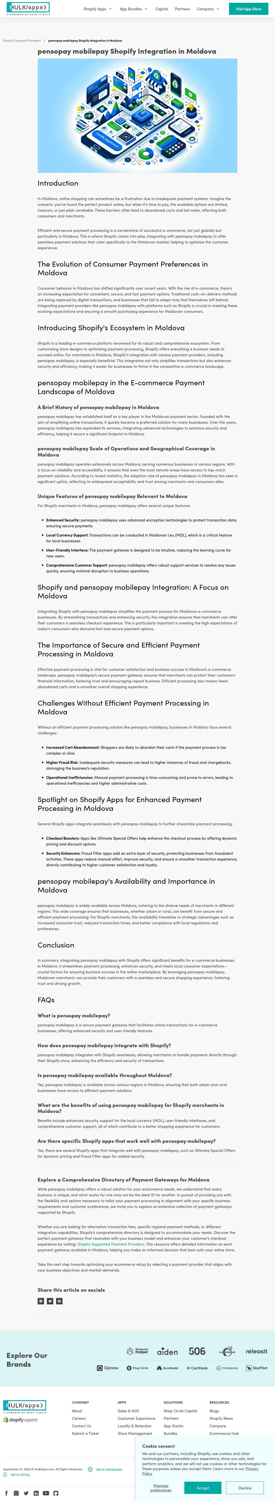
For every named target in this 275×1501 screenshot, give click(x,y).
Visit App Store (248, 8)
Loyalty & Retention (134, 1425)
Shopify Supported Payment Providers (111, 1244)
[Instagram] (16, 1493)
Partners (171, 1418)
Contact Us (81, 1425)
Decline (244, 1487)
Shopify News (221, 1418)
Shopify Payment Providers (22, 40)
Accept (203, 1487)
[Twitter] (26, 1493)
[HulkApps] (28, 8)
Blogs (214, 1410)
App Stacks (173, 1425)
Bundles (170, 1433)
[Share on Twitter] (50, 1301)
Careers (79, 1418)
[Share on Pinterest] (59, 1301)
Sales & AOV (128, 1410)
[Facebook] (6, 1493)
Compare (217, 1425)
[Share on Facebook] (41, 1301)
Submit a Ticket (85, 1433)
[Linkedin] (36, 1493)
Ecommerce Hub (224, 1433)
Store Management (135, 1433)
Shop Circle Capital (180, 1410)
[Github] (56, 1493)
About (77, 1410)
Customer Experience (136, 1418)
